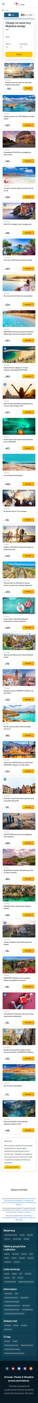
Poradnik (24, 1325)
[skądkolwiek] (10, 33)
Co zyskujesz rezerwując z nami (14, 1313)
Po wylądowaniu (27, 1309)
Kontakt (7, 1341)
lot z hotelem (24, 1210)
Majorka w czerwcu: (24, 1212)
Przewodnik (8, 1293)
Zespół (15, 1341)
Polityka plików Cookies (12, 1349)
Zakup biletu (25, 1297)
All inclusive (8, 1329)
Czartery (7, 1239)
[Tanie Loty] (19, 4)
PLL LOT (20, 1278)
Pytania (15, 1325)
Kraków (23, 1254)
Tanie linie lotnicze (10, 1282)
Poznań (14, 1258)
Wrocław (17, 1262)
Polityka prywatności (11, 1345)
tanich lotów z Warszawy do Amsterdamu (20, 1199)
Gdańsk (6, 1254)
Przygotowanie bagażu (11, 1301)
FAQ (16, 1293)
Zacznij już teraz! (12, 1167)
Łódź (31, 1254)
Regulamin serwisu (27, 1345)
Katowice (15, 1254)
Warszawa (7, 1262)
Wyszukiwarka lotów (11, 1297)
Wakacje (30, 1235)
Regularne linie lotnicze (26, 1282)
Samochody (17, 1239)
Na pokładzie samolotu (11, 1309)
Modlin (6, 1258)
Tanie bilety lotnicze (10, 1235)
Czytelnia (7, 1325)
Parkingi (26, 1239)
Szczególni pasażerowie (12, 1305)
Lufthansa (28, 1274)
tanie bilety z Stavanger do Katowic (17, 1216)
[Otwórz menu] (3, 4)
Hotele (22, 1235)
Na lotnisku (26, 1305)
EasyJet (6, 1278)
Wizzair (14, 1274)
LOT (20, 1274)
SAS (13, 1278)
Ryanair (6, 1274)
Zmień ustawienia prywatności (14, 1353)
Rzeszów (22, 1258)
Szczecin (30, 1258)
